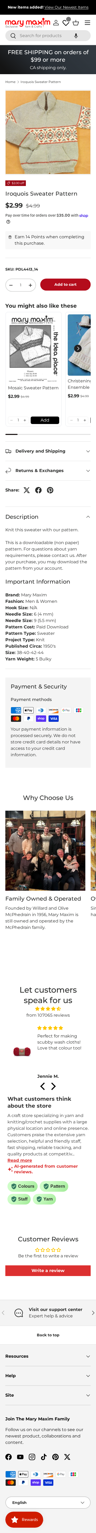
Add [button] (45, 420)
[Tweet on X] (27, 490)
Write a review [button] (48, 1270)
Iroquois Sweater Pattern (41, 82)
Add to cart (65, 284)
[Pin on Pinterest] (50, 490)
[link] (33, 348)
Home (10, 82)
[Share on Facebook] (38, 490)
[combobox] (48, 35)
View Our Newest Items (67, 7)
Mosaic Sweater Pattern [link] (33, 387)
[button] (76, 35)
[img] (48, 1008)
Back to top (48, 1335)
